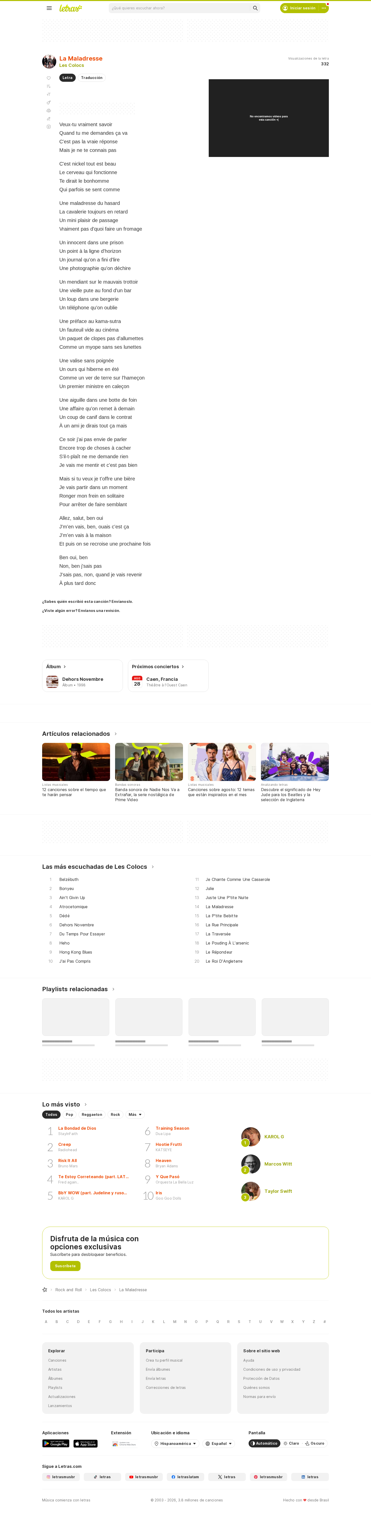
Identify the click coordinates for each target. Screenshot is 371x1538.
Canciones (57, 1360)
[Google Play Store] (55, 1443)
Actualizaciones (61, 1396)
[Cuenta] (324, 8)
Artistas (55, 1369)
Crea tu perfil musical (164, 1360)
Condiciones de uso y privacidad (271, 1369)
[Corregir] (48, 118)
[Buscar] (255, 8)
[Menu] (49, 8)
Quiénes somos (256, 1387)
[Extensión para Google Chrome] (124, 1443)
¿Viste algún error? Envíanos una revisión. (81, 611)
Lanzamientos (60, 1406)
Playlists (55, 1387)
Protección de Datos (261, 1378)
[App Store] (85, 1443)
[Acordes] (48, 102)
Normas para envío (259, 1396)
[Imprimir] (48, 110)
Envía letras (156, 1378)
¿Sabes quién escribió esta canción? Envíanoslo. (87, 601)
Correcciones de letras (166, 1387)
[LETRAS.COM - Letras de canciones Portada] (70, 8)
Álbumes (55, 1378)
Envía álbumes (158, 1369)
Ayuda (248, 1360)
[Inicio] (44, 1289)
